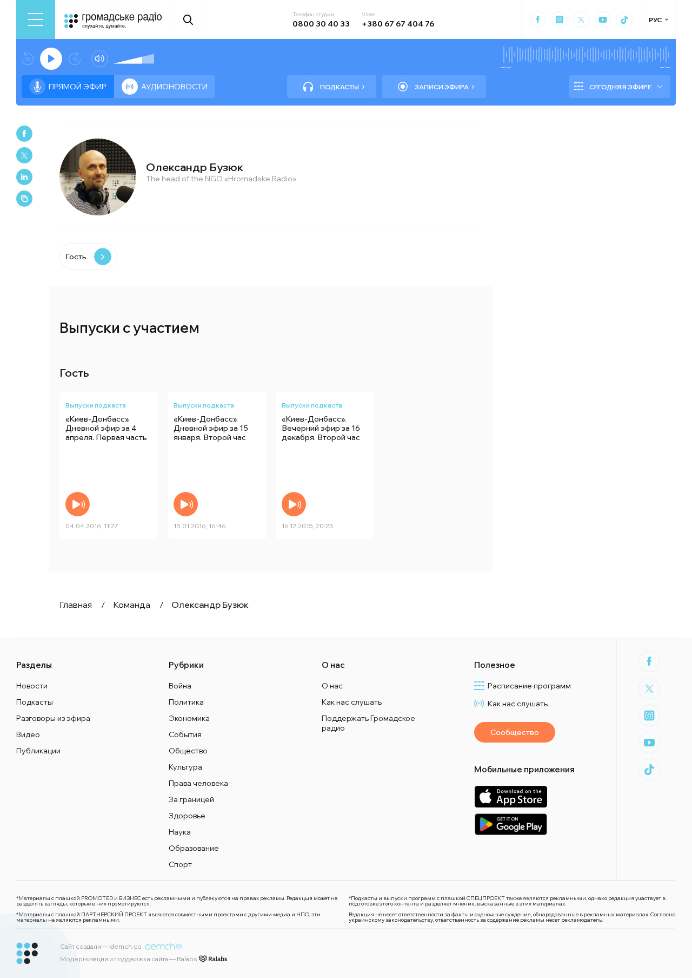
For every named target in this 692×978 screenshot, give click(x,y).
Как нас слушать (352, 702)
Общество (188, 751)
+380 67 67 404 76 (398, 24)
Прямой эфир (78, 86)
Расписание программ (529, 686)
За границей (191, 799)
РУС (655, 20)
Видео (28, 734)
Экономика (189, 718)
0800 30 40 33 (321, 24)
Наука (180, 832)
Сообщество (514, 732)
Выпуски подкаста (95, 405)
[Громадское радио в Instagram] (559, 19)
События (185, 734)
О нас (332, 686)
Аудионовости (174, 86)
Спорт (180, 864)
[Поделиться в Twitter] (24, 155)
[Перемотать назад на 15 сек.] (28, 58)
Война (180, 686)
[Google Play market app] (510, 824)
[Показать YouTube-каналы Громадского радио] (603, 19)
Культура (185, 767)
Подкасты (339, 87)
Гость (75, 256)
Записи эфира (442, 87)
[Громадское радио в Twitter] (581, 19)
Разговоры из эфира (53, 718)
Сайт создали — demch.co (101, 946)
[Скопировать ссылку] (24, 199)
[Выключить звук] (99, 58)
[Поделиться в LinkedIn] (24, 177)
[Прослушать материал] (77, 504)
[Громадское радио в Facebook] (538, 19)
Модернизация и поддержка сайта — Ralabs (128, 959)
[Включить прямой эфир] (51, 59)
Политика (186, 702)
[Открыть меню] (35, 19)
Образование (194, 848)
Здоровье (187, 816)
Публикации (38, 751)
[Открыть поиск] (188, 19)
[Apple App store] (510, 796)
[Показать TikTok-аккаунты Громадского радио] (624, 19)
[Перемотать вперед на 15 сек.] (75, 58)
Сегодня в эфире (620, 87)
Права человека (198, 783)
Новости (32, 686)
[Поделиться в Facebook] (24, 134)
